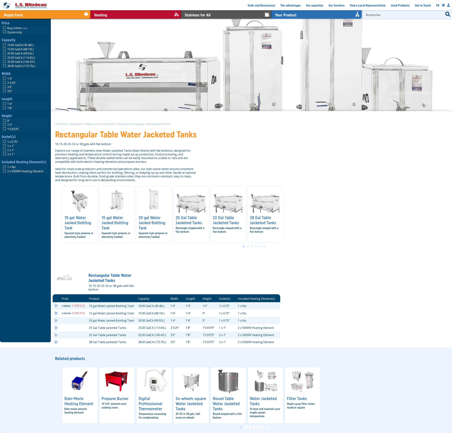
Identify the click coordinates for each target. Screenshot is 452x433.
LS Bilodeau (61, 124)
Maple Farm (76, 124)
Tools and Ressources (261, 5)
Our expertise (314, 5)
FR (437, 5)
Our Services (337, 5)
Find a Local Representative (368, 5)
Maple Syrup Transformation (100, 124)
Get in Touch (423, 5)
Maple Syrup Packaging (131, 124)
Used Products (400, 5)
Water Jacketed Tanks (157, 124)
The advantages (290, 5)
